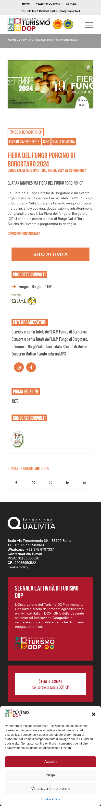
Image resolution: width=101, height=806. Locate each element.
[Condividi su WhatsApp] (50, 482)
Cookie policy (18, 567)
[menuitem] (26, 3)
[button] (93, 714)
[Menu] (86, 24)
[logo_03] (42, 24)
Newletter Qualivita (48, 3)
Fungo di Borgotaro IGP (35, 286)
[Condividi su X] (33, 482)
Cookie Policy (50, 799)
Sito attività (50, 254)
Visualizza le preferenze (50, 788)
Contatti (71, 3)
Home (26, 3)
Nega (50, 775)
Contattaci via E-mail (25, 554)
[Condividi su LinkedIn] (67, 482)
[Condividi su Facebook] (16, 482)
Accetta (50, 761)
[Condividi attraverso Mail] (84, 482)
